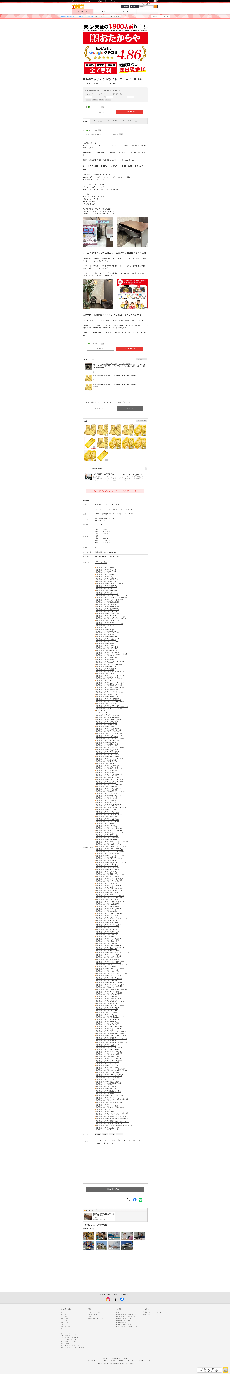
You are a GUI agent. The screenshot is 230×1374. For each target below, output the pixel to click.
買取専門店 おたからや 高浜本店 (105, 1030)
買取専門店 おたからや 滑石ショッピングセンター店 (111, 807)
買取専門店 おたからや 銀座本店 (105, 643)
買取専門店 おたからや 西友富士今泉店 (107, 761)
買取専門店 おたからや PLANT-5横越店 (107, 1106)
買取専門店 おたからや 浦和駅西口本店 (107, 746)
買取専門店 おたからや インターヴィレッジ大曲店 (110, 738)
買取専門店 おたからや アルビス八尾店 (107, 1025)
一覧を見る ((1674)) (141, 421)
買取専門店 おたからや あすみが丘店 (106, 1097)
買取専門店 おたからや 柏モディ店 (106, 663)
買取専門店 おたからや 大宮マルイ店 (106, 883)
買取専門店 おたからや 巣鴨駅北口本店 (107, 677)
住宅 (62, 1324)
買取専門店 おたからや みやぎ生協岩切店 (107, 903)
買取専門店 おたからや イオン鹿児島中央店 (108, 700)
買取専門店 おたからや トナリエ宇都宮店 (107, 754)
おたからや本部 (100, 710)
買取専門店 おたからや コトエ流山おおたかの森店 (110, 671)
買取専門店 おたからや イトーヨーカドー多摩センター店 (112, 707)
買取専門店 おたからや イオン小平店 (106, 811)
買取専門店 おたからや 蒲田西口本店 (106, 694)
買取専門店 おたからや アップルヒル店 (107, 1079)
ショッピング (91, 16)
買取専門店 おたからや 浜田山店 (105, 622)
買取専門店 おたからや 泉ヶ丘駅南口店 (107, 860)
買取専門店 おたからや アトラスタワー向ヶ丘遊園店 (111, 618)
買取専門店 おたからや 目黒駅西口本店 (107, 749)
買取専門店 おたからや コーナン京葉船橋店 (108, 908)
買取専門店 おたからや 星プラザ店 (106, 760)
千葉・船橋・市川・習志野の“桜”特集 (125, 1316)
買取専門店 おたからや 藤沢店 (104, 588)
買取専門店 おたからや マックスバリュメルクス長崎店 (111, 654)
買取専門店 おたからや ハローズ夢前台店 (107, 959)
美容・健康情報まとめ (67, 1343)
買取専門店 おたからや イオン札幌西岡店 (107, 1017)
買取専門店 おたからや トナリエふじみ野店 (108, 938)
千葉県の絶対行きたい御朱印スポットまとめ (127, 1326)
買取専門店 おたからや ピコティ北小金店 (107, 731)
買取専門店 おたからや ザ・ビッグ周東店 (107, 954)
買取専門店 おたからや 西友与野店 (106, 615)
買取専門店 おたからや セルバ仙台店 (106, 818)
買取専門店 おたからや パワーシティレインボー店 (110, 617)
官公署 (63, 1328)
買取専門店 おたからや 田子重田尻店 (106, 949)
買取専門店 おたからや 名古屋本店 (106, 857)
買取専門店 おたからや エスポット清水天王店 (109, 993)
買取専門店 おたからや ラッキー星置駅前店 (108, 945)
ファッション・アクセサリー (116, 96)
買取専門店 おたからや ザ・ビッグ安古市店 (108, 1072)
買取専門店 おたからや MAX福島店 (106, 825)
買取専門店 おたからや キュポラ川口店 (107, 647)
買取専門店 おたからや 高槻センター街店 (107, 957)
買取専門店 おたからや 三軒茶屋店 (106, 604)
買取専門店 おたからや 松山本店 (105, 894)
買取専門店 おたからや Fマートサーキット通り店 (110, 896)
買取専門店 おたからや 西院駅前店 (106, 680)
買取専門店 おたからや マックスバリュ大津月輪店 (110, 1005)
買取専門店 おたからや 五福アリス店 (106, 942)
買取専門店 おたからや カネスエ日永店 (107, 753)
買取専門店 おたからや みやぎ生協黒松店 (107, 853)
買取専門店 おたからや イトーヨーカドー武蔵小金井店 (111, 682)
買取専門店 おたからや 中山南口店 (106, 578)
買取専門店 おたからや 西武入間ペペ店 (107, 1129)
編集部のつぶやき (148, 1314)
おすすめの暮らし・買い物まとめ (70, 1345)
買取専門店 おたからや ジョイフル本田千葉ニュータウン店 (113, 952)
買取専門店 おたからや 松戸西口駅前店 (107, 608)
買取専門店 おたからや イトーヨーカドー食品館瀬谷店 (111, 989)
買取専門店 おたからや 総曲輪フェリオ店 (107, 777)
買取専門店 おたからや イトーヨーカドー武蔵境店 (110, 675)
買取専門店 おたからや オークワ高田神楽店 (108, 972)
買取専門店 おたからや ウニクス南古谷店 (107, 876)
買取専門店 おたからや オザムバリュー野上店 (109, 1060)
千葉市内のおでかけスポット (123, 1324)
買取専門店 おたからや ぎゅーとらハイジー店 (109, 913)
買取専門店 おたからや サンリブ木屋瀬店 (107, 1077)
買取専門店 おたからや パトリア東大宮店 (107, 756)
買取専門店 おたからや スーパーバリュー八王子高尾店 (111, 973)
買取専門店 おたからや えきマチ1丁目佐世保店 (109, 1074)
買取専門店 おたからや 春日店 (104, 1100)
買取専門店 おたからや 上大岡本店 (106, 571)
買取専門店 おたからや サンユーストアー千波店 (109, 1095)
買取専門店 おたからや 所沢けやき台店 (107, 594)
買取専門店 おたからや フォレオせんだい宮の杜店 (110, 901)
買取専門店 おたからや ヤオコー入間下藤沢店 (109, 829)
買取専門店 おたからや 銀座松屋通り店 (107, 580)
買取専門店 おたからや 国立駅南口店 (106, 873)
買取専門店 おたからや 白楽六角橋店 (106, 929)
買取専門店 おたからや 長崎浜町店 (106, 1046)
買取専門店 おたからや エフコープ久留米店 (108, 1058)
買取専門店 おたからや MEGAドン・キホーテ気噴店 (111, 1032)
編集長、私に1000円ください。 (96, 1318)
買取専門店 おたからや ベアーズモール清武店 (109, 924)
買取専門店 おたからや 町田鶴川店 (106, 668)
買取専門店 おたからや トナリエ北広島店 (107, 926)
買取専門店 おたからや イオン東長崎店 (107, 1012)
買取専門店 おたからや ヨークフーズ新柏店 (108, 1051)
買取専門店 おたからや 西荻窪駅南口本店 (107, 751)
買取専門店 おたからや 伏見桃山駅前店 (107, 737)
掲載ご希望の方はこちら (115, 1189)
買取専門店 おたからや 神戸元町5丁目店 (107, 740)
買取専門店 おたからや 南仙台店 (105, 1120)
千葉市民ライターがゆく (94, 1312)
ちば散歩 (90, 1316)
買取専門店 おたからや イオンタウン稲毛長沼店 (109, 814)
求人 (62, 1331)
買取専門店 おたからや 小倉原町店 (106, 763)
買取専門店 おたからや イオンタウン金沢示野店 (109, 878)
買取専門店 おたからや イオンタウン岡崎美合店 (109, 599)
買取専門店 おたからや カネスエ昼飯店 (107, 816)
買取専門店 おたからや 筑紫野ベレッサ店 (107, 1056)
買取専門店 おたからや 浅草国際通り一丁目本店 (109, 686)
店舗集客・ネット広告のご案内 (160, 16)
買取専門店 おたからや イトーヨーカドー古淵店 (109, 641)
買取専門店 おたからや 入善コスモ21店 (107, 899)
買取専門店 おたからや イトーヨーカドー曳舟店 (109, 779)
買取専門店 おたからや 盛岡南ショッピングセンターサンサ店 (113, 846)
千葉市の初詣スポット (122, 1322)
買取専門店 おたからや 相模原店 (105, 634)
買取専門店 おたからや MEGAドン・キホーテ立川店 (111, 1035)
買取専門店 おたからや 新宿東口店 (106, 631)
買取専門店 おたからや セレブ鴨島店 (106, 920)
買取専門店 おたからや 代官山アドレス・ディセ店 (110, 874)
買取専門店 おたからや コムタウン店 (106, 797)
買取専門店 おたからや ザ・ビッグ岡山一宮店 (109, 880)
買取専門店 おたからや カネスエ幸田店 (107, 866)
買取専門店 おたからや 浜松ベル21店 (106, 800)
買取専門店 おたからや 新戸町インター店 (107, 1090)
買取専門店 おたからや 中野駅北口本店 (107, 724)
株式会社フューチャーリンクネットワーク (116, 1358)
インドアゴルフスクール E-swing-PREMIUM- (109, 714)
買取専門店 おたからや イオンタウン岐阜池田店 (109, 850)
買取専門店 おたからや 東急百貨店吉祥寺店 (108, 1092)
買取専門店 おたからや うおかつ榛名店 (107, 943)
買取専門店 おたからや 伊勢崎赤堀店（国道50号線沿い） (112, 1118)
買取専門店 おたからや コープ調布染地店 (107, 813)
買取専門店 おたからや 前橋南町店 (106, 640)
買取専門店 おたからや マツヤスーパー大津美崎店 (110, 968)
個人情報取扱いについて (94, 1361)
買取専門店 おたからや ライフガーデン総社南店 (109, 678)
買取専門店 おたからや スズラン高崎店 (107, 1067)
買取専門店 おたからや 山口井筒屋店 (106, 802)
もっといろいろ (134, 96)
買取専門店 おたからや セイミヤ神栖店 (107, 933)
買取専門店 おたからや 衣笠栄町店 (106, 585)
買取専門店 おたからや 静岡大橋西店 (106, 636)
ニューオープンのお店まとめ (68, 1339)
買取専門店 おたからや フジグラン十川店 (107, 638)
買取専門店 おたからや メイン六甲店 (106, 827)
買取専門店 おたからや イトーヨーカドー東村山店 (110, 661)
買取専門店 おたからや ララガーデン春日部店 (109, 1053)
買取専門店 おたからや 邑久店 (104, 1109)
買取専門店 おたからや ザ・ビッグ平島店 (107, 881)
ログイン (135, 6)
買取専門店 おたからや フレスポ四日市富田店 (109, 998)
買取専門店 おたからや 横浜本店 (105, 567)
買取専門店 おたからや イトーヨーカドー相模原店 (110, 851)
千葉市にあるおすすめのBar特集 (69, 1337)
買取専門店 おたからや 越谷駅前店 (106, 625)
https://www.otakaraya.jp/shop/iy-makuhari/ (107, 556)
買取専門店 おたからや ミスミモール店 (107, 970)
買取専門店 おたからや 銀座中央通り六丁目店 (109, 795)
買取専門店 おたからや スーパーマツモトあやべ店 (110, 947)
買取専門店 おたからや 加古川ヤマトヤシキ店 (109, 768)
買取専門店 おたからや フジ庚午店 (106, 864)
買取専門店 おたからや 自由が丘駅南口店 (107, 698)
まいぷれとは (82, 1361)
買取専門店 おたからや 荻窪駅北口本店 (107, 892)
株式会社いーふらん (101, 712)
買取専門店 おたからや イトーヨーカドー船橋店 (109, 781)
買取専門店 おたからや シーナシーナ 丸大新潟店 (110, 735)
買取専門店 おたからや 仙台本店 (105, 772)
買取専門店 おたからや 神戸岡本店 (106, 742)
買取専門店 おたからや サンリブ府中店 (107, 915)
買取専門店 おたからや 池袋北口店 (106, 569)
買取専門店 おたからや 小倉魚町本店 (106, 691)
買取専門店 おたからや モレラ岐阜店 (106, 799)
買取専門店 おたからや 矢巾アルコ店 (106, 980)
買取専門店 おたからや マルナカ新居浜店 (107, 717)
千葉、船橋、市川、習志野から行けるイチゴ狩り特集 (129, 1314)
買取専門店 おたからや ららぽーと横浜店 (107, 1081)
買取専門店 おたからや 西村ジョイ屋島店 (107, 991)
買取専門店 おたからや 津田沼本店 (106, 987)
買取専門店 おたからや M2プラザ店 (106, 809)
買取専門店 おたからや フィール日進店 (107, 996)
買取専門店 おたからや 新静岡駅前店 (106, 1021)
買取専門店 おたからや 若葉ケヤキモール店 (108, 844)
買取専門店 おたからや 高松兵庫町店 (106, 793)
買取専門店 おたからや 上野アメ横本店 (107, 657)
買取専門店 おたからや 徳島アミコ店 (106, 770)
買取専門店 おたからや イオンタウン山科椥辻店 (109, 1047)
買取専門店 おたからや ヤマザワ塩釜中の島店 (109, 1123)
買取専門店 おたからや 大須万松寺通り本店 (108, 730)
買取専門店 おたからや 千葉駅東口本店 (107, 703)
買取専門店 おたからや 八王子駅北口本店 (107, 705)
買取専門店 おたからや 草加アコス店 (106, 611)
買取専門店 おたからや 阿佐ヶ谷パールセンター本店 (111, 791)
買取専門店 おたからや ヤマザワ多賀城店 (107, 1055)
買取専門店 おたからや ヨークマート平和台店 (109, 1026)
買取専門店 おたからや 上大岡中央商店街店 (108, 848)
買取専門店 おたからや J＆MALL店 (106, 910)
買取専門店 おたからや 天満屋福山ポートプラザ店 (110, 1033)
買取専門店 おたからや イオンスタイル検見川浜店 (110, 1069)
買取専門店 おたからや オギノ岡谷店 (106, 1003)
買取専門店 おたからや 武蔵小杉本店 (106, 912)
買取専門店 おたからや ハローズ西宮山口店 (108, 804)
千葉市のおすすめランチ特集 (68, 1335)
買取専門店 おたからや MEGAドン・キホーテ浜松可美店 (112, 1113)
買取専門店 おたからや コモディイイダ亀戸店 (109, 931)
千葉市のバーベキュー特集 (123, 1320)
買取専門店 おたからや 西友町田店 (106, 783)
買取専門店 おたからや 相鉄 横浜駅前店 (107, 590)
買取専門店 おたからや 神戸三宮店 (106, 1085)
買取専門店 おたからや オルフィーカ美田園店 (109, 979)
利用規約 (105, 1361)
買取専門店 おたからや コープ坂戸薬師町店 (108, 906)
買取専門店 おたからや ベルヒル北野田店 (107, 837)
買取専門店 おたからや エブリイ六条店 (107, 1009)
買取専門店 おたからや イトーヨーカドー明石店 (109, 758)
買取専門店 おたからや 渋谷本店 (105, 645)
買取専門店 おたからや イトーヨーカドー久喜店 (109, 624)
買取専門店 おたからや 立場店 (104, 576)
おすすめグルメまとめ (67, 1333)
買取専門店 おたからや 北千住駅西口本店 (107, 728)
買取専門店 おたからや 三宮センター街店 (107, 610)
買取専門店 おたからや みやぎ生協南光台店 (108, 904)
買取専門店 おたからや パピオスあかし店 (107, 869)
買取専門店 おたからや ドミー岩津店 (106, 1000)
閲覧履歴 (126, 6)
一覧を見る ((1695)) (141, 359)
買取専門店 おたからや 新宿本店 (105, 629)
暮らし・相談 (64, 1318)
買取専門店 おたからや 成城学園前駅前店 (107, 603)
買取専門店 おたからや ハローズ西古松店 (107, 994)
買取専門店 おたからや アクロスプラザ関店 (108, 975)
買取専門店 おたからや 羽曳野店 (105, 1093)
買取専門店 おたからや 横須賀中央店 (106, 587)
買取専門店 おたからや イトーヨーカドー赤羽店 (109, 784)
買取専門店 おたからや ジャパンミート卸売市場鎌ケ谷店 (112, 1099)
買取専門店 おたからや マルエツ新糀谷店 (107, 652)
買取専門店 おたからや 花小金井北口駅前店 (108, 716)
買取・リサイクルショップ (95, 96)
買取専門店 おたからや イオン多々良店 (107, 836)
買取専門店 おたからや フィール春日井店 (107, 765)
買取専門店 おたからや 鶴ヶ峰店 (105, 574)
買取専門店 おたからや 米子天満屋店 (106, 786)
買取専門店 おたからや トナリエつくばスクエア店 (110, 855)
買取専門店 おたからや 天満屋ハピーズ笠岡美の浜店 (111, 1116)
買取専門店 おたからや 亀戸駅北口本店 (107, 767)
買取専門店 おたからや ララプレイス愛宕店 (108, 956)
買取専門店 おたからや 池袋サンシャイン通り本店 (110, 687)
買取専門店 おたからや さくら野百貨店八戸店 (109, 774)
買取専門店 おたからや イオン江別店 (106, 1014)
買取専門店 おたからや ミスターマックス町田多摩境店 (111, 597)
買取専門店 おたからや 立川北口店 (106, 627)
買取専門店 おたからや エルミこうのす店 (107, 927)
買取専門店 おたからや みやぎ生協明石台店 (108, 963)
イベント (118, 1312)
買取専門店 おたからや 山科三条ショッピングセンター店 (112, 1042)
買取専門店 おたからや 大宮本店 (105, 726)
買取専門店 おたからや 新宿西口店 (106, 581)
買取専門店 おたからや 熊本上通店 (106, 1037)
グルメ (63, 1312)
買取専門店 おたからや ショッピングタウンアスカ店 (111, 862)
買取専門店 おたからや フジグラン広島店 (107, 867)
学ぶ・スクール (65, 1320)
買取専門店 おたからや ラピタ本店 (106, 977)
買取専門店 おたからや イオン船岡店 (106, 723)
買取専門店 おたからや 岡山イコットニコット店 (109, 832)
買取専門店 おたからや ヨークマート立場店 (108, 1028)
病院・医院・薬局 (65, 1326)
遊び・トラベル (65, 1322)
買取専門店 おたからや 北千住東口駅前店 (107, 601)
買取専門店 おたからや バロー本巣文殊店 (107, 1062)
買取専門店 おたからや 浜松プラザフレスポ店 (109, 889)
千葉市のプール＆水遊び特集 (123, 1318)
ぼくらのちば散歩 (93, 1314)
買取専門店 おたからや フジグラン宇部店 (107, 820)
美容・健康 (64, 1316)
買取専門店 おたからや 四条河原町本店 (107, 689)
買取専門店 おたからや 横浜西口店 (106, 666)
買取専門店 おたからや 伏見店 (104, 1104)
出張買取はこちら (100, 561)
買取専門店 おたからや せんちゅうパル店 (107, 1044)
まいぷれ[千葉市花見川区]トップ (69, 16)
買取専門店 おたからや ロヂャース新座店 (107, 1023)
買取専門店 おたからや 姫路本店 (105, 659)
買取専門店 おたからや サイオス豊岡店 (107, 1065)
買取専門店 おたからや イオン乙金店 (106, 1010)
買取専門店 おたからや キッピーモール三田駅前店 (110, 747)
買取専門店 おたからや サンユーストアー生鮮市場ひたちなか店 (114, 1125)
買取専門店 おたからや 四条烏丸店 (106, 655)
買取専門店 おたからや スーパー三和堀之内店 (109, 897)
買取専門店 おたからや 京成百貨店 (106, 1086)
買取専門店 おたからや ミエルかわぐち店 (107, 613)
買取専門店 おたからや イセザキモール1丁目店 (109, 583)
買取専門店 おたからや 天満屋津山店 (106, 776)
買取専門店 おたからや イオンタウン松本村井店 (109, 733)
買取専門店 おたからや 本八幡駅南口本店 (107, 606)
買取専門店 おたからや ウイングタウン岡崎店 (109, 859)
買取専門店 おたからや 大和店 (104, 573)
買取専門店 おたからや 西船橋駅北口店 (107, 696)
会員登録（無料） (98, 408)
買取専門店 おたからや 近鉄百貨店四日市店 (108, 1083)
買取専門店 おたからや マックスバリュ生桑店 (109, 830)
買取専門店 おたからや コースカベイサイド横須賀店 (111, 984)
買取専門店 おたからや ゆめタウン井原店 (107, 940)
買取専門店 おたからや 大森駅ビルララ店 (107, 620)
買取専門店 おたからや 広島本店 (105, 887)
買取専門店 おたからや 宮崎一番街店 (106, 839)
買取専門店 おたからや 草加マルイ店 (106, 917)
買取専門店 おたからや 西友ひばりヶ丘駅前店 (109, 708)
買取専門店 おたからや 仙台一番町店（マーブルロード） (112, 1016)
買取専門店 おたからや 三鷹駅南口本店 (107, 744)
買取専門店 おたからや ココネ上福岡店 (107, 1063)
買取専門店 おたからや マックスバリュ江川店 (109, 986)
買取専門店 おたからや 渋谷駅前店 (106, 1088)
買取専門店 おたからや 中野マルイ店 (106, 650)
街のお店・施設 (83, 11)
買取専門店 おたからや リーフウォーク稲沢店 (109, 1127)
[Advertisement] (115, 1272)
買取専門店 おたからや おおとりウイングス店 (109, 890)
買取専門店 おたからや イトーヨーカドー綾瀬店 (109, 664)
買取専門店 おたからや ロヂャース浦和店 (107, 1007)
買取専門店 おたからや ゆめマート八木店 (107, 950)
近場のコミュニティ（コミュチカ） (152, 1312)
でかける (126, 11)
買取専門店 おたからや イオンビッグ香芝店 (108, 633)
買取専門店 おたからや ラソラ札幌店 (106, 790)
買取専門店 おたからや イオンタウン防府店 (108, 885)
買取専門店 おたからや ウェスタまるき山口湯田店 (110, 1107)
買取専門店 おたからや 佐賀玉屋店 (106, 936)
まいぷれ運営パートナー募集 (144, 1361)
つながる (147, 11)
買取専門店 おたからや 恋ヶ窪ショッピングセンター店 (111, 919)
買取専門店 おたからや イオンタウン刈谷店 (108, 821)
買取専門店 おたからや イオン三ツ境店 (107, 648)
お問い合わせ (113, 1361)
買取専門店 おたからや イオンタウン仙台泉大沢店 (110, 961)
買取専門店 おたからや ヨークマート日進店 (108, 1049)
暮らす (104, 11)
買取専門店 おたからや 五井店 (104, 592)
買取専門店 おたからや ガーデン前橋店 (107, 922)
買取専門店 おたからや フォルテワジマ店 (107, 843)
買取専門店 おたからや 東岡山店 (105, 1111)
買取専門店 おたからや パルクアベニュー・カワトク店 (111, 1039)
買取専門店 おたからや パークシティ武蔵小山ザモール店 (112, 595)
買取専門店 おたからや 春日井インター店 (107, 1115)
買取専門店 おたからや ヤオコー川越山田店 (108, 1019)
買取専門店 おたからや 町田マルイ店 (106, 934)
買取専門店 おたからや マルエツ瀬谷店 (107, 721)
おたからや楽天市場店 (101, 563)
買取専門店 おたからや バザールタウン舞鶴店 (109, 982)
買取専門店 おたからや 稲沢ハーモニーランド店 (109, 1102)
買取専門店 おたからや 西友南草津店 (106, 834)
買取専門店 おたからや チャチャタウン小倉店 (109, 788)
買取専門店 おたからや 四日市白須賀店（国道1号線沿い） (112, 1122)
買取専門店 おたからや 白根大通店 (106, 1040)
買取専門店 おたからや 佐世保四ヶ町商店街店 (109, 719)
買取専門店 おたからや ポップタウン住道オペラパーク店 (112, 841)
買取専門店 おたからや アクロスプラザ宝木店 (109, 1076)
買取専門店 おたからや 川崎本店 (105, 823)
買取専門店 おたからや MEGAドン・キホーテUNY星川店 (112, 1070)
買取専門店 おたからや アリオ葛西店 (106, 871)
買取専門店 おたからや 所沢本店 (105, 670)
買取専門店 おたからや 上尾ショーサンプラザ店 (109, 693)
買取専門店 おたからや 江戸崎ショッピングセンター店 (111, 964)
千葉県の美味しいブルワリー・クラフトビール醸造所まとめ (74, 1347)
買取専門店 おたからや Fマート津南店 (107, 966)
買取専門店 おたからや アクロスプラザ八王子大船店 (111, 1002)
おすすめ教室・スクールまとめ (69, 1341)
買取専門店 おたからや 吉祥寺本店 (106, 673)
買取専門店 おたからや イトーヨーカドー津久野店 (110, 701)
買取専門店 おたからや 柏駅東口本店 (106, 806)
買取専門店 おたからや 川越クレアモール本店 (109, 684)
